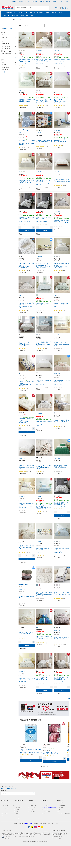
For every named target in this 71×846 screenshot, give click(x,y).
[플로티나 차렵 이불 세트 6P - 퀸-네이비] (59, 628)
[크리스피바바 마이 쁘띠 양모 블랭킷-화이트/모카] (59, 585)
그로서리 (54, 12)
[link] (27, 47)
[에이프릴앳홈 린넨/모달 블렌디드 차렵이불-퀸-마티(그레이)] (24, 172)
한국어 (54, 1)
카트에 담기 (26, 230)
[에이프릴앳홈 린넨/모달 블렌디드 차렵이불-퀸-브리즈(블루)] (19, 172)
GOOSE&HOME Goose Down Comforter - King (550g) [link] (42, 680)
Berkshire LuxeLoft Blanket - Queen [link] (26, 599)
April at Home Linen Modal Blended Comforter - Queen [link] (26, 183)
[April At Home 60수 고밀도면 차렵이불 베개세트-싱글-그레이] (39, 90)
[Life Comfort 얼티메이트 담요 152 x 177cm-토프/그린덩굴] (42, 458)
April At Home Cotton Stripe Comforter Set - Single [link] (42, 102)
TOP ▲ (68, 698)
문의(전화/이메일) (32, 805)
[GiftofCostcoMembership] (44, 778)
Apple (22, 15)
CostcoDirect (15, 15)
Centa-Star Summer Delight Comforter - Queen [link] (60, 102)
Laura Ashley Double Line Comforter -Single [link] (62, 223)
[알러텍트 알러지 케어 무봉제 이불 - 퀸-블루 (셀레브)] (55, 541)
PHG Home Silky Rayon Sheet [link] (60, 421)
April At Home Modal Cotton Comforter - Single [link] (60, 468)
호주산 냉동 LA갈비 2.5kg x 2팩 (51, 752)
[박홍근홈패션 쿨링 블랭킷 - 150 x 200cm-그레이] (39, 335)
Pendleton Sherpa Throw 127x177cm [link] (44, 141)
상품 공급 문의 (60, 803)
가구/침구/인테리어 (9, 19)
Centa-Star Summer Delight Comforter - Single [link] (42, 383)
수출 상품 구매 (31, 811)
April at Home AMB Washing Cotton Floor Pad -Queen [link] (61, 345)
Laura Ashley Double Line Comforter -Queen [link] (44, 424)
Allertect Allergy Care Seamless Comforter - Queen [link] (61, 551)
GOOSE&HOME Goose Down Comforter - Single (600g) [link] (42, 220)
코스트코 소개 (4, 800)
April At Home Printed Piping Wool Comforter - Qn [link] (43, 183)
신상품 (60, 12)
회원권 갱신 (17, 805)
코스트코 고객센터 (7, 786)
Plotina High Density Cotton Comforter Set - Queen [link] (24, 345)
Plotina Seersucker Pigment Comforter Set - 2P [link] (24, 267)
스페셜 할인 (21, 12)
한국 (67, 1)
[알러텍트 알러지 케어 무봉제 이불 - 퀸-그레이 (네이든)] (57, 541)
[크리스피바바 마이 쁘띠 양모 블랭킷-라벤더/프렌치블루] (57, 585)
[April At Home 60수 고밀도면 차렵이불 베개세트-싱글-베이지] (37, 90)
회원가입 (16, 803)
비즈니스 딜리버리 (39, 12)
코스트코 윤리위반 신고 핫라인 (63, 813)
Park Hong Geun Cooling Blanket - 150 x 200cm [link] (43, 345)
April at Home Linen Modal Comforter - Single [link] (24, 102)
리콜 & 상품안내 (31, 807)
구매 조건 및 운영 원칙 (61, 805)
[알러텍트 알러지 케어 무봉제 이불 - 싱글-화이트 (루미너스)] (59, 256)
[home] (7, 7)
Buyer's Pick (29, 12)
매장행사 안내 (46, 809)
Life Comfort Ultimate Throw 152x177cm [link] (42, 468)
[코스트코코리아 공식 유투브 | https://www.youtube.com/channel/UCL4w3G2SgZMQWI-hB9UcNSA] (39, 827)
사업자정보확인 (46, 834)
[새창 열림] (3, 837)
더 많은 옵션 (39, 51)
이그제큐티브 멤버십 (18, 807)
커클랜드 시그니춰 (5, 809)
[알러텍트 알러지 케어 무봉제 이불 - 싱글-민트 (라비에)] (55, 256)
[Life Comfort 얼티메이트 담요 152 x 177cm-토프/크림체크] (39, 458)
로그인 (56, 8)
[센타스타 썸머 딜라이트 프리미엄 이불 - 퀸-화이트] (55, 90)
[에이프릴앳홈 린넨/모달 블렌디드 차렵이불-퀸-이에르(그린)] (22, 172)
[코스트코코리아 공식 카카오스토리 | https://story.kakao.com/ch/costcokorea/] (42, 827)
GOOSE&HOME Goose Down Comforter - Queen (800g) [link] (25, 220)
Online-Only (6, 15)
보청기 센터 (45, 805)
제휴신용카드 (17, 815)
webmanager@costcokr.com (20, 834)
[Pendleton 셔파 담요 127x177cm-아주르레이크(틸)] (39, 130)
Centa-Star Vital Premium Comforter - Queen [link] (62, 182)
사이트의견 (30, 809)
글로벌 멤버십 (17, 818)
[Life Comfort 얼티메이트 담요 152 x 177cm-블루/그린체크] (37, 458)
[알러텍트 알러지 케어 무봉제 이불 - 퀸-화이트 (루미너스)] (59, 541)
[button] (47, 7)
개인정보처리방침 (28, 824)
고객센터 (30, 800)
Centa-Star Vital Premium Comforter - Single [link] (27, 468)
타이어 (47, 12)
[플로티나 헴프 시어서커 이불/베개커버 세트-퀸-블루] (37, 585)
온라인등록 (16, 809)
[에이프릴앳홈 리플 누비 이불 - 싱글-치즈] (19, 51)
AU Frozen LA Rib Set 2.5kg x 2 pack (51, 753)
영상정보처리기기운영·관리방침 (42, 824)
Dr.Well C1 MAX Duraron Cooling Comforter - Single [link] (25, 422)
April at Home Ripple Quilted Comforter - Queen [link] (25, 680)
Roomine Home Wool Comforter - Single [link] (26, 548)
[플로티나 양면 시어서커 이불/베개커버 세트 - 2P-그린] (19, 256)
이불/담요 (19, 19)
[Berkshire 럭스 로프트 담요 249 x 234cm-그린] (19, 587)
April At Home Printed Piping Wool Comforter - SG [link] (43, 62)
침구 (15, 19)
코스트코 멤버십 (19, 800)
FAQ (29, 803)
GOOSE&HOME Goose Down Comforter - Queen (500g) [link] (60, 680)
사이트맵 (15, 824)
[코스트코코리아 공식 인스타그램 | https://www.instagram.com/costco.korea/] (35, 827)
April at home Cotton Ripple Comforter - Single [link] (60, 62)
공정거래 (58, 809)
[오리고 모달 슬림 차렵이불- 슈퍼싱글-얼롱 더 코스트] (37, 628)
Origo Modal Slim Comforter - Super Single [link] (44, 639)
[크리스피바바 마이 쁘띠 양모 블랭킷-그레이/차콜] (55, 585)
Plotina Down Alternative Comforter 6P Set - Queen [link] (61, 639)
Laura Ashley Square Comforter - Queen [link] (61, 305)
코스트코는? (3, 803)
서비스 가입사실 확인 (56, 838)
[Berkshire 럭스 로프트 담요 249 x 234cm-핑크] (22, 587)
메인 (2, 19)
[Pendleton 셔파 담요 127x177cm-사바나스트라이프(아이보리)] (37, 130)
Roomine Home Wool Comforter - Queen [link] (26, 634)
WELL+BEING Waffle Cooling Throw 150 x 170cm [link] (26, 144)
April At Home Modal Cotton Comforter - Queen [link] (60, 383)
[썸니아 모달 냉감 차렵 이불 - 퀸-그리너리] (37, 295)
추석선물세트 (29, 15)
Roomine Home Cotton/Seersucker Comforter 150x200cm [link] (43, 508)
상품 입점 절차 (60, 807)
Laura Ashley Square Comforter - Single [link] (26, 307)
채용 (1, 815)
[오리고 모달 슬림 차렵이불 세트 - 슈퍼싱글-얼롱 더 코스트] (19, 373)
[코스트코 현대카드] (44, 715)
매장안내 (44, 803)
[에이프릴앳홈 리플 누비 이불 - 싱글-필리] (24, 51)
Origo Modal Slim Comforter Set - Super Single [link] (26, 385)
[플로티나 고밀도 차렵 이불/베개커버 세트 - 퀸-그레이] (19, 335)
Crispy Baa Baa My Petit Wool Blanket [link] (62, 594)
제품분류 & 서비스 (4, 811)
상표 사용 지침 (54, 824)
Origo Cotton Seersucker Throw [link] (61, 141)
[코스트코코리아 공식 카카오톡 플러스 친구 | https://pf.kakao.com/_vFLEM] (32, 827)
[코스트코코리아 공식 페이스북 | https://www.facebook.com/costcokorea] (29, 827)
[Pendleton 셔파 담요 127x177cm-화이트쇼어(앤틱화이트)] (42, 130)
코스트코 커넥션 (4, 813)
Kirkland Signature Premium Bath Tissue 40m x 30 (31, 752)
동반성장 (58, 811)
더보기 (3, 72)
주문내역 (16, 813)
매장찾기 (4, 791)
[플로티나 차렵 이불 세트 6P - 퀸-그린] (55, 628)
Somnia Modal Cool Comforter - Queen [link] (43, 305)
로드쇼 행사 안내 (46, 811)
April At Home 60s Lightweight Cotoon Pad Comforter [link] (43, 267)
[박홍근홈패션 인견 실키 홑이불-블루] (55, 413)
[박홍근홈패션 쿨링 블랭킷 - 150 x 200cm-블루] (37, 335)
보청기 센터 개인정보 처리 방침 (49, 807)
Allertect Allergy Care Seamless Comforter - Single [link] (61, 267)
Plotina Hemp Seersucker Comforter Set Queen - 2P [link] (44, 595)
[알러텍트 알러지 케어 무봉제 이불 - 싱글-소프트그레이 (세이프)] (57, 256)
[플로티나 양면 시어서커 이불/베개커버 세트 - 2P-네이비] (22, 256)
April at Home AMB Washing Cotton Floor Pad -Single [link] (26, 506)
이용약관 (21, 824)
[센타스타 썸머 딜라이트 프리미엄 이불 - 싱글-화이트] (37, 373)
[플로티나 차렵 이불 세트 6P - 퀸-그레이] (57, 628)
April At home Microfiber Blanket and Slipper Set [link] (44, 551)
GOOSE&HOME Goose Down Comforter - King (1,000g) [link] (60, 505)
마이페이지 (16, 811)
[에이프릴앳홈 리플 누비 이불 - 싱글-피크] (22, 51)
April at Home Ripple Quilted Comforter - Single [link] (25, 62)
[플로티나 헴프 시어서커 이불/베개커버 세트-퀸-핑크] (39, 585)
